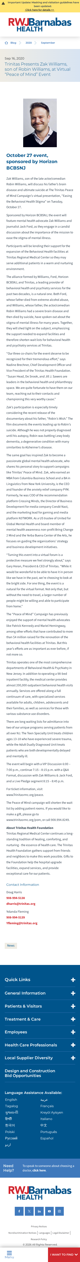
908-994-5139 (15, 917)
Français (47, 1106)
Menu (9, 1257)
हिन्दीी (8, 1119)
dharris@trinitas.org (20, 903)
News (11, 945)
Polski (10, 1132)
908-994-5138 (15, 898)
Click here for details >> (40, 9)
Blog (13, 42)
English (11, 1100)
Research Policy (39, 1239)
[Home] (40, 24)
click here (39, 1170)
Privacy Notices (39, 1226)
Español (46, 1138)
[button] (64, 1255)
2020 (29, 42)
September (48, 42)
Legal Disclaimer (61, 1233)
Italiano (46, 1119)
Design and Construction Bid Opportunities (30, 1073)
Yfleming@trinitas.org (21, 923)
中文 (43, 1125)
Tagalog (11, 1106)
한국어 (10, 1125)
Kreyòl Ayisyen (51, 1112)
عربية (44, 1100)
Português (48, 1132)
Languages (44, 1233)
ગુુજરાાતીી (11, 1112)
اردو (8, 1145)
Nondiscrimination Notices (22, 1233)
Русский (11, 1138)
